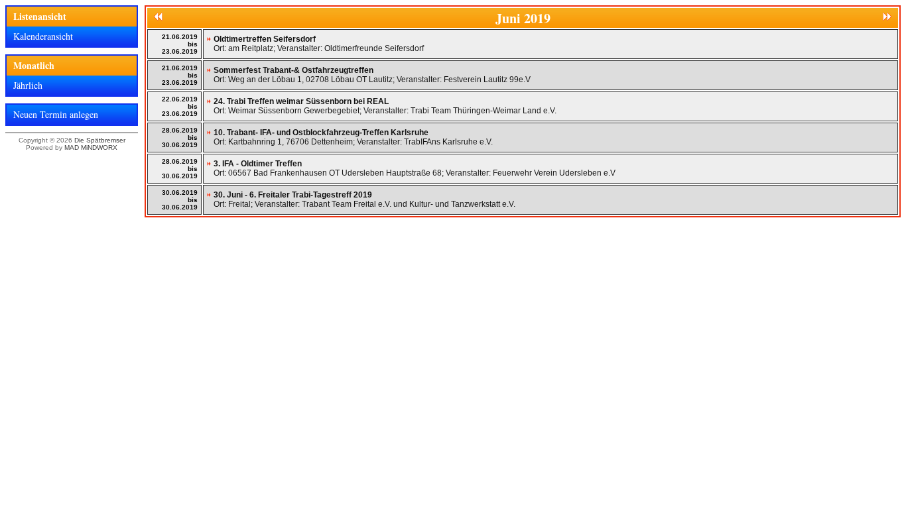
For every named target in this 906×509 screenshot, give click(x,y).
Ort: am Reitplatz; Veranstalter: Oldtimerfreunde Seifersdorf (319, 43)
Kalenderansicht (43, 36)
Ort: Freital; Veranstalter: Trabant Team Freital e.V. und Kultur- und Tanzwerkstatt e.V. (364, 199)
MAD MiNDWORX (90, 147)
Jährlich (27, 85)
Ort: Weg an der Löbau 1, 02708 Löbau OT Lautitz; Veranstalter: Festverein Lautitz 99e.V (372, 75)
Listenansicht (39, 16)
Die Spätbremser (99, 140)
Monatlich (33, 65)
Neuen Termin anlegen (55, 114)
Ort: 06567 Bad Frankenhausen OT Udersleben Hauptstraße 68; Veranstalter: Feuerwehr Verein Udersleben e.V (414, 168)
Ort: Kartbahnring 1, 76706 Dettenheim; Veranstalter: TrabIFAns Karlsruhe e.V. (353, 137)
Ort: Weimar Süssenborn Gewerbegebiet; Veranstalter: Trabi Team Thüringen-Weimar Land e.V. (385, 106)
